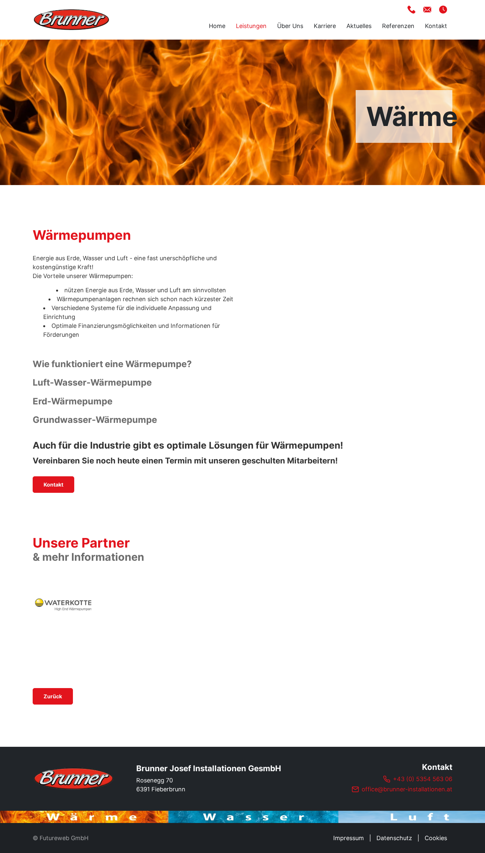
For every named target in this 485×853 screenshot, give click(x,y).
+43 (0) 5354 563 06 (422, 778)
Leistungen (251, 25)
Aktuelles (359, 25)
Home (217, 25)
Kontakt (436, 25)
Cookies (436, 838)
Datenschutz (394, 838)
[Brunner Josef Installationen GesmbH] (74, 778)
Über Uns (290, 25)
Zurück (53, 696)
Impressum (348, 838)
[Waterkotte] (63, 604)
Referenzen (398, 25)
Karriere (325, 25)
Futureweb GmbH (64, 838)
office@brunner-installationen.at (407, 789)
